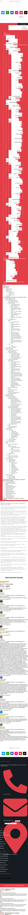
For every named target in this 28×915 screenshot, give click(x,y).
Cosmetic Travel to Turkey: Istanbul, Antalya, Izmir (11, 102)
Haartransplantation (4, 860)
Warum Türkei (3, 843)
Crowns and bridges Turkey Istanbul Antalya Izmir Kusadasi (16, 66)
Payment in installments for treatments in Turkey (14, 281)
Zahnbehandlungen (4, 856)
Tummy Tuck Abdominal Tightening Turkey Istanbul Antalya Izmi (17, 130)
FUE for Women (14, 415)
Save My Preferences (9, 913)
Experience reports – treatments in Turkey (11, 271)
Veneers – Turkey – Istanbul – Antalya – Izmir (16, 62)
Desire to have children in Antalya (16, 225)
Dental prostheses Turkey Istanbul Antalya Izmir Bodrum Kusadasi (16, 59)
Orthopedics (13, 466)
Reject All (7, 889)
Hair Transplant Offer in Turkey (14, 200)
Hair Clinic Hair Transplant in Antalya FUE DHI (16, 169)
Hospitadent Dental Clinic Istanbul (15, 76)
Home (1, 830)
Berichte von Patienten (4, 835)
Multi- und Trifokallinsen (14, 211)
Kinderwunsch (3, 862)
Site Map (2, 846)
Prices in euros (15, 99)
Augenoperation (9, 428)
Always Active (12, 892)
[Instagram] (16, 12)
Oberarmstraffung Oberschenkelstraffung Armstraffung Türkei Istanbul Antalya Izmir (16, 148)
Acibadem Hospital (12, 460)
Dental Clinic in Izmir (15, 332)
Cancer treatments (14, 468)
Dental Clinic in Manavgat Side (15, 83)
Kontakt (1, 837)
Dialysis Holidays (9, 474)
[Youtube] (21, 12)
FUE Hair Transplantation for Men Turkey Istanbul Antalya (14, 176)
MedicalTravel (3, 832)
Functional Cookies (5, 898)
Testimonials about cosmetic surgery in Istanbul (10, 276)
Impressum (2, 841)
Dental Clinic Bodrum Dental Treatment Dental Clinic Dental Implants (16, 95)
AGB (1, 839)
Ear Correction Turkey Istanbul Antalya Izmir (16, 145)
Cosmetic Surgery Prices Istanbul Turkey (13, 154)
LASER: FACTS (8, 290)
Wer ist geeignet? (14, 435)
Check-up (13, 464)
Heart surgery (13, 471)
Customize (3, 889)
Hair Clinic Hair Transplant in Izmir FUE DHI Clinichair (16, 172)
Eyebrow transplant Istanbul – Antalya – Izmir (15, 193)
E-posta (3, 823)
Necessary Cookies (5, 892)
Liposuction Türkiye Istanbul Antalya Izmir (16, 127)
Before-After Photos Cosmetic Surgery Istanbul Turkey (14, 157)
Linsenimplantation (14, 433)
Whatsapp (2, 848)
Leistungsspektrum (4, 869)
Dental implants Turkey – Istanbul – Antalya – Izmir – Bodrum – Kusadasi (17, 55)
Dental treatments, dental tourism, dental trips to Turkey (12, 47)
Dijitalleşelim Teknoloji (20, 885)
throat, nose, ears (14, 472)
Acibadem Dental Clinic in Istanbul (16, 78)
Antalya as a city (11, 294)
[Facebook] (12, 12)
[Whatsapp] (7, 12)
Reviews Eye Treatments (9, 279)
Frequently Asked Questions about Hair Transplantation (15, 197)
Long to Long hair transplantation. (15, 186)
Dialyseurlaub (3, 871)
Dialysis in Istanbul (12, 477)
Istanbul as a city (9, 291)
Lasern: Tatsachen (4, 864)
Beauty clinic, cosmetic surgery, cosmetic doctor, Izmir (16, 115)
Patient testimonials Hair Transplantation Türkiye (11, 273)
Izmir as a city (11, 293)
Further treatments (9, 458)
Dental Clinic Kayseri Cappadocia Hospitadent (16, 86)
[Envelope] (3, 12)
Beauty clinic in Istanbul (15, 110)
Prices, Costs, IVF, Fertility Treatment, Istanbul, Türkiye (13, 235)
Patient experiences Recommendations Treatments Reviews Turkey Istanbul (14, 259)
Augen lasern (13, 431)
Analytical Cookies (5, 903)
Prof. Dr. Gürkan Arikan (15, 227)
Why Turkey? (6, 287)
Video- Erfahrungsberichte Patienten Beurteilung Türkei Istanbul (10, 262)
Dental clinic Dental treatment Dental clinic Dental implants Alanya (16, 91)
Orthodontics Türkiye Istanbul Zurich (16, 69)
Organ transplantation (15, 470)
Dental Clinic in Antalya (15, 80)
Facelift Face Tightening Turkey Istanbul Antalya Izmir (16, 142)
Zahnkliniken (2, 867)
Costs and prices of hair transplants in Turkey (14, 202)
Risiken (12, 438)
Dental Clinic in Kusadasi (15, 89)
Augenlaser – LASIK (4, 853)
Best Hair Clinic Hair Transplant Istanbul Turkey (11, 160)
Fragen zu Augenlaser (12, 439)
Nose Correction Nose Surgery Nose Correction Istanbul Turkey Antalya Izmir (16, 138)
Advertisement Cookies (6, 908)
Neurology (13, 473)
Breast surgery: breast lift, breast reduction (14, 120)
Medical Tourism (9, 288)
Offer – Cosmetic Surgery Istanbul (13, 152)
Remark (11, 898)
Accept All (13, 889)
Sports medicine (14, 467)
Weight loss (13, 465)
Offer (11, 97)
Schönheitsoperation (4, 858)
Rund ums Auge (11, 440)
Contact (5, 283)
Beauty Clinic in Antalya (15, 112)
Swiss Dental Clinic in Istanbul (14, 71)
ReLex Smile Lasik (14, 432)
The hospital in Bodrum (14, 118)
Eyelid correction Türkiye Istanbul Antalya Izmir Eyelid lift (17, 134)
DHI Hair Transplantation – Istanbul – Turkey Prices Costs (17, 183)
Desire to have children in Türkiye (11, 219)
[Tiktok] (25, 12)
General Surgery (11, 461)
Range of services (13, 231)
